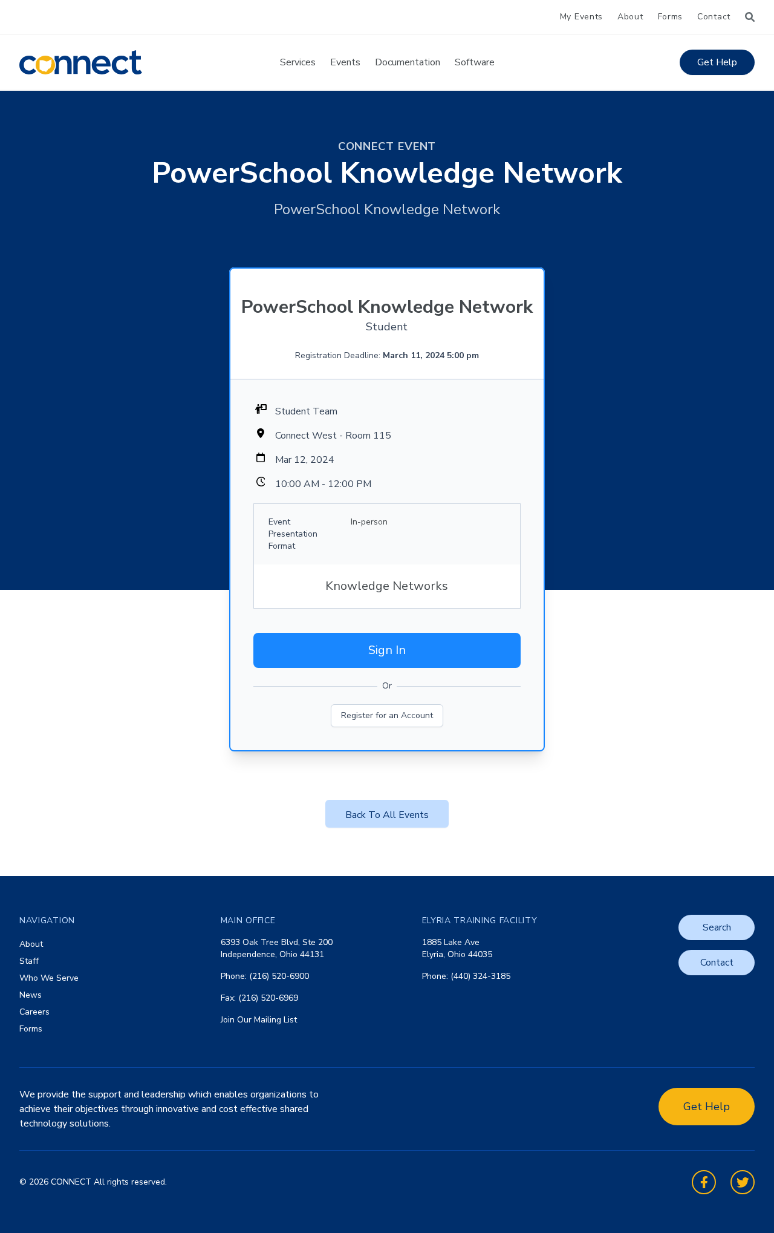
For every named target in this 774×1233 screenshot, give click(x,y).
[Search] (750, 17)
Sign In (387, 650)
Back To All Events (387, 815)
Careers (34, 1012)
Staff (29, 961)
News (30, 995)
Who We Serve (49, 978)
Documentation (407, 62)
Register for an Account (387, 715)
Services (298, 62)
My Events (581, 16)
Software (475, 62)
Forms (670, 16)
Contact (713, 16)
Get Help (717, 62)
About (630, 16)
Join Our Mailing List (259, 1019)
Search (717, 927)
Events (345, 62)
